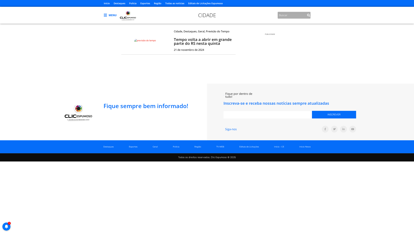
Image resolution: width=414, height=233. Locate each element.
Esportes (145, 3)
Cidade (207, 15)
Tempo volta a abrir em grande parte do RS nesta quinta (203, 41)
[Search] (308, 15)
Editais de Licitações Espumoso (205, 3)
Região (157, 3)
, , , (201, 31)
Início (107, 3)
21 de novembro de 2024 (189, 50)
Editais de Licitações (249, 146)
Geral (155, 146)
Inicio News (305, 146)
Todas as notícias (174, 3)
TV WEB (220, 146)
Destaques (119, 3)
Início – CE (279, 146)
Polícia (132, 3)
